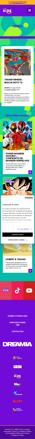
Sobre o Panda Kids (17, 316)
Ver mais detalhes (23, 229)
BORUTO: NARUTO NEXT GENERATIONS (17, 3)
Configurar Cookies (17, 435)
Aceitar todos (17, 234)
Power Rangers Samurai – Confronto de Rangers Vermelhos (17, 157)
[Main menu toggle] (29, 10)
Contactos (17, 331)
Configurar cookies (16, 240)
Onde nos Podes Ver (17, 323)
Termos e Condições (19, 431)
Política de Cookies (22, 433)
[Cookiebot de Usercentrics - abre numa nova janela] (25, 198)
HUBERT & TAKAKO (16, 259)
